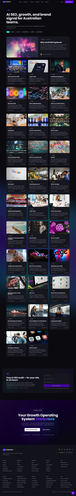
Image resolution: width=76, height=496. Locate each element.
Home (20, 2)
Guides (32, 31)
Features (25, 2)
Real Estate (19, 468)
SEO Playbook (49, 478)
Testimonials (49, 464)
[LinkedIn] (59, 449)
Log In (61, 2)
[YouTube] (67, 449)
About (47, 462)
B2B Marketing (49, 482)
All (8, 31)
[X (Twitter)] (72, 449)
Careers (48, 466)
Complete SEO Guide (51, 480)
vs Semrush (34, 480)
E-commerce (20, 466)
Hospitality (19, 471)
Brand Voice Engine (21, 482)
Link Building (20, 485)
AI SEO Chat (5, 480)
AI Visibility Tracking (7, 478)
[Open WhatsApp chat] (73, 493)
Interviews (39, 31)
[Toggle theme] (58, 2)
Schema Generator (21, 480)
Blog (42, 2)
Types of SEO (49, 485)
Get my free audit (56, 385)
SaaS (18, 462)
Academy (37, 2)
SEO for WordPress (65, 487)
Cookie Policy (64, 466)
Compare (5, 466)
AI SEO (18, 31)
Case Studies (35, 464)
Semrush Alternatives (66, 482)
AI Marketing (25, 31)
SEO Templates (35, 468)
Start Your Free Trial (31, 429)
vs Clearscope (35, 485)
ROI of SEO (48, 487)
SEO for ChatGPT (64, 478)
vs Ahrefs (34, 478)
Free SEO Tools (35, 471)
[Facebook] (70, 449)
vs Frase (34, 487)
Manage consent (55, 491)
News (13, 31)
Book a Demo (69, 2)
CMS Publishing (20, 487)
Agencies (48, 468)
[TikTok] (62, 449)
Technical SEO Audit (21, 478)
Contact (47, 2)
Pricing (31, 2)
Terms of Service (65, 464)
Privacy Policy (64, 462)
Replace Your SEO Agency (66, 485)
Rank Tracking (6, 487)
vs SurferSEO (35, 482)
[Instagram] (65, 449)
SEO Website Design (7, 471)
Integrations (5, 468)
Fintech (18, 464)
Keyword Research (7, 482)
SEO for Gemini (64, 480)
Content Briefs (6, 485)
